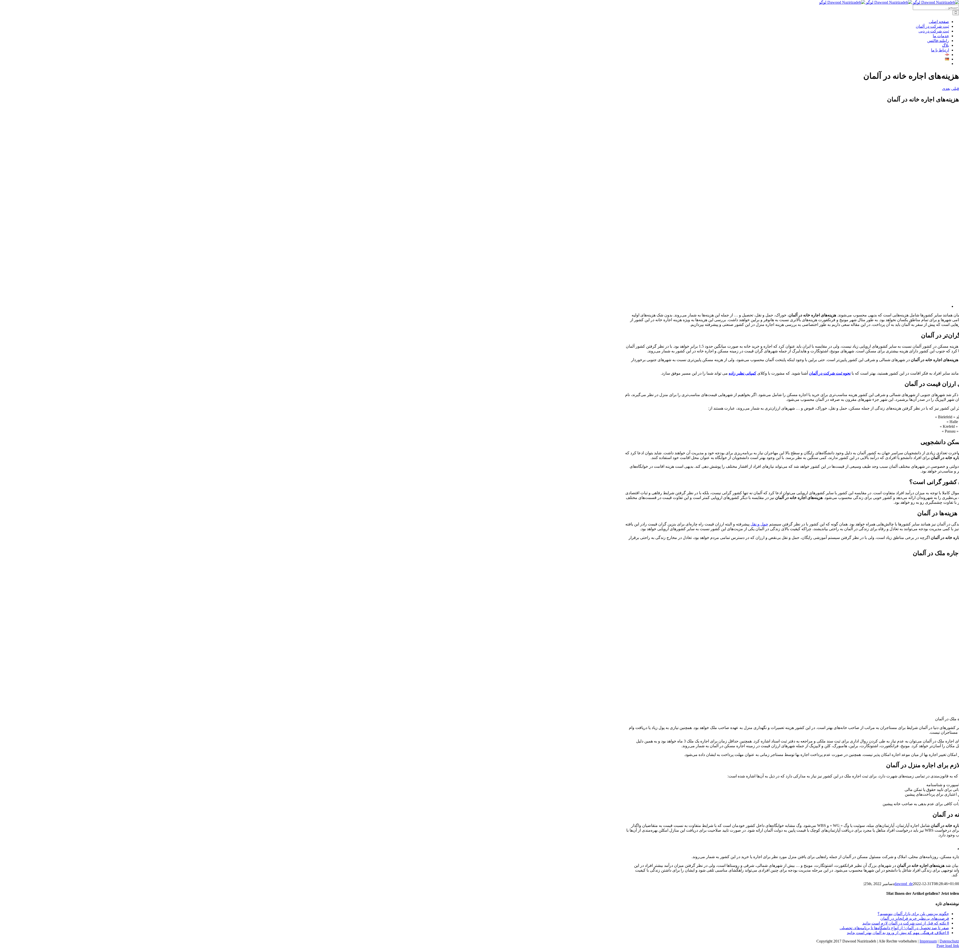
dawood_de (903, 884)
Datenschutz (949, 941)
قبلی (955, 88)
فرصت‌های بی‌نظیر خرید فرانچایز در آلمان (914, 918)
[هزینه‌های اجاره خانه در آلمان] (799, 306)
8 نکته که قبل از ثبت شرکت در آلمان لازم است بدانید (905, 923)
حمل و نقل (759, 524)
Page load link (948, 946)
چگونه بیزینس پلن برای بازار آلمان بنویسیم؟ (913, 914)
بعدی (946, 88)
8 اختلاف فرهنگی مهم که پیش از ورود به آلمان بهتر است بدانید (898, 933)
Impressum (928, 941)
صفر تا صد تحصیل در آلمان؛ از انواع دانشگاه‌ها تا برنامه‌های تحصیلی (894, 928)
